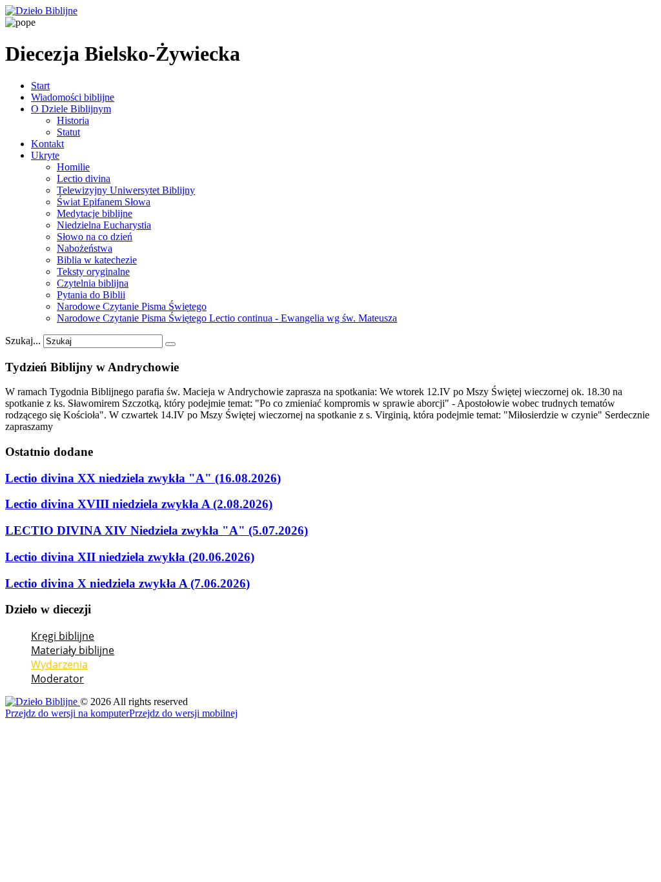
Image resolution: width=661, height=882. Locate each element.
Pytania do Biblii (91, 294)
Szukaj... (23, 340)
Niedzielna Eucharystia (104, 225)
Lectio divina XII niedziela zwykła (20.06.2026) (129, 557)
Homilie (73, 166)
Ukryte (45, 155)
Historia (73, 120)
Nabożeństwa (84, 248)
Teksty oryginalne (93, 271)
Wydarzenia (59, 664)
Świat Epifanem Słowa (103, 201)
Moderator (57, 679)
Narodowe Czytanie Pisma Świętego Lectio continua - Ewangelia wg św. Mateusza (227, 318)
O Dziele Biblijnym (71, 108)
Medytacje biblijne (94, 213)
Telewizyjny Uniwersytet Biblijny (126, 190)
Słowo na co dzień (94, 236)
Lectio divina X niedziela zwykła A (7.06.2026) (127, 583)
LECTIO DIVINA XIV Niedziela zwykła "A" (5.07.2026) (156, 530)
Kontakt (47, 143)
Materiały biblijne (72, 650)
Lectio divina (83, 178)
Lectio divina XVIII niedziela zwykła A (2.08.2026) (138, 504)
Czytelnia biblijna (92, 283)
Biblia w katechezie (97, 259)
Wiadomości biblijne (72, 97)
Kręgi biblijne (62, 636)
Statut (68, 132)
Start (40, 85)
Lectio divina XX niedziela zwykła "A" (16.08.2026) (143, 478)
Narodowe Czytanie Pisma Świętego (132, 306)
